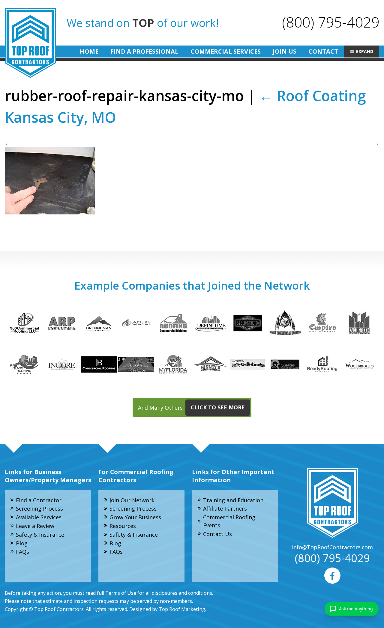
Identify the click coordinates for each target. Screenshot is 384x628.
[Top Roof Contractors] (30, 43)
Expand (364, 51)
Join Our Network (132, 500)
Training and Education (233, 500)
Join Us (284, 51)
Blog (22, 543)
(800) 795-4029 (330, 22)
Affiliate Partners (225, 508)
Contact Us (217, 534)
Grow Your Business (135, 517)
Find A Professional (144, 51)
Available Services (39, 517)
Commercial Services (225, 51)
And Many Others (191, 407)
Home (89, 51)
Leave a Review (35, 525)
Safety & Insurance (40, 534)
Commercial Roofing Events (229, 521)
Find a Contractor (39, 500)
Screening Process (39, 508)
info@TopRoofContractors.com (332, 547)
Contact (323, 51)
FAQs (22, 551)
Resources (123, 525)
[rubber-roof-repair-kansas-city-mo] (192, 176)
